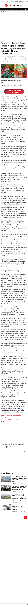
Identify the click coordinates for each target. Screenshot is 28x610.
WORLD (7, 9)
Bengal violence (10, 446)
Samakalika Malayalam (19, 1)
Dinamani (3, 1)
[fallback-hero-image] (6, 479)
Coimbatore (17, 11)
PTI (2, 83)
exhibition (11, 11)
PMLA (22, 11)
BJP (9, 444)
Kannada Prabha (10, 1)
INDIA (2, 9)
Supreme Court (4, 444)
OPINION (21, 9)
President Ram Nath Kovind (17, 444)
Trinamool (4, 446)
